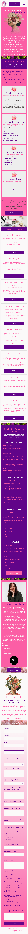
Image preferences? (9, 860)
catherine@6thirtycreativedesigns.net (14, 931)
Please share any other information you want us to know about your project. (13, 911)
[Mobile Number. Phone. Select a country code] (6, 752)
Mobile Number (8, 749)
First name (7, 728)
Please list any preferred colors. (11, 844)
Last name (7, 735)
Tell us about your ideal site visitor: (12, 808)
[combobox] (14, 764)
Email (6, 742)
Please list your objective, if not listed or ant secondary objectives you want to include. (13, 789)
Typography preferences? (11, 851)
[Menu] (24, 4)
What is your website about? (11, 768)
